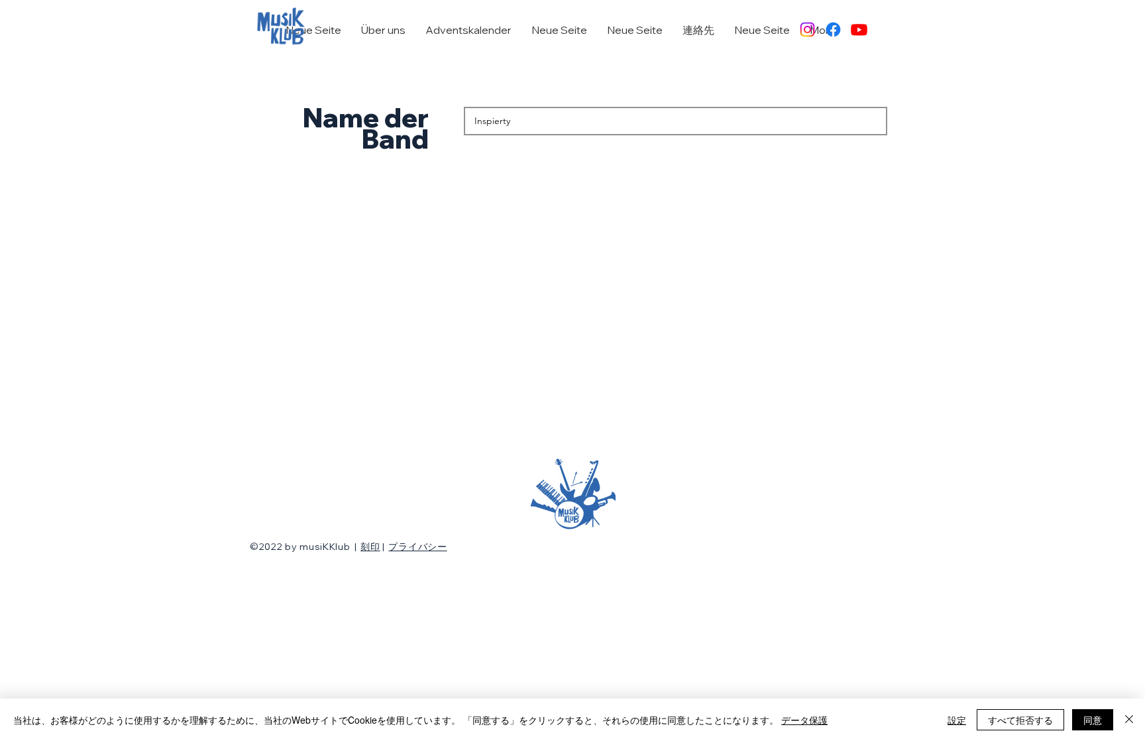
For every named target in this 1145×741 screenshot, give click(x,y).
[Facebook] (833, 29)
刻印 (370, 547)
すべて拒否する (1020, 719)
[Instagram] (807, 29)
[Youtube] (859, 29)
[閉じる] (1129, 719)
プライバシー (417, 547)
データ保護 (804, 719)
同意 (1092, 719)
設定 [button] (957, 719)
